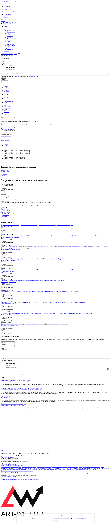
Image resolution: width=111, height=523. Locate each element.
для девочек (7, 15)
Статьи (5, 48)
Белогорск (6, 91)
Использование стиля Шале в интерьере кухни (13, 405)
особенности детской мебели (8, 213)
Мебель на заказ (11, 32)
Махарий (3, 180)
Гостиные (9, 40)
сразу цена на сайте (6, 136)
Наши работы (7, 46)
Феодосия (6, 112)
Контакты (6, 51)
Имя (2, 61)
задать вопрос (4, 371)
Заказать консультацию (6, 55)
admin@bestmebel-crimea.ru (7, 457)
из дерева (6, 17)
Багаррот (108, 180)
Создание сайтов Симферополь (9, 479)
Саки (5, 105)
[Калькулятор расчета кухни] (8, 1)
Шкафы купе (10, 33)
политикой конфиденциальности (61, 518)
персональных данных (32, 76)
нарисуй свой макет (6, 140)
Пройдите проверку (7, 65)
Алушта (6, 86)
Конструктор (10, 49)
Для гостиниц (10, 44)
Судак (5, 109)
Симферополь (7, 108)
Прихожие (9, 34)
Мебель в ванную (11, 38)
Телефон (3, 60)
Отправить (3, 77)
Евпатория (6, 97)
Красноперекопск (8, 101)
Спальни (9, 41)
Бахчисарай (7, 90)
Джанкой (6, 94)
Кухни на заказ (10, 30)
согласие (17, 76)
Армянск (3, 79)
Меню (11, 23)
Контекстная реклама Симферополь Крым (28, 479)
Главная (6, 26)
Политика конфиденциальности (9, 464)
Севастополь (7, 106)
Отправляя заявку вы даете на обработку (19, 76)
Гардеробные (10, 36)
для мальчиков (7, 14)
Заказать (3, 193)
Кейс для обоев (4, 397)
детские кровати (8, 8)
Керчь (5, 99)
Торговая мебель (11, 45)
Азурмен (6, 145)
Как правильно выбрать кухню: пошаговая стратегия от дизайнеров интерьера (21, 389)
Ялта (5, 114)
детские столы (7, 6)
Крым (5, 102)
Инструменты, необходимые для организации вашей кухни (16, 381)
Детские (9, 37)
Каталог (3, 21)
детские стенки (7, 9)
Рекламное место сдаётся (9, 54)
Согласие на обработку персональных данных (12, 465)
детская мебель (4, 207)
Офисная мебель (11, 42)
